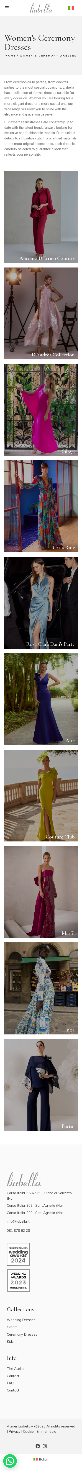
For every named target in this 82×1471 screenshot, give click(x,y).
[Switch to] (71, 8)
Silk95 (68, 451)
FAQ (10, 1383)
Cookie (28, 1431)
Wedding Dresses (21, 1320)
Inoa (70, 1030)
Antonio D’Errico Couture (47, 258)
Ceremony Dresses (22, 1334)
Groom (12, 1327)
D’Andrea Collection (53, 355)
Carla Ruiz (64, 548)
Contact (13, 1376)
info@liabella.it (18, 1221)
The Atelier (16, 1368)
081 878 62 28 (18, 1230)
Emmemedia (46, 1431)
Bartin (68, 1126)
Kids (10, 1341)
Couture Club (60, 837)
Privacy (14, 1431)
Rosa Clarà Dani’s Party (50, 644)
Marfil (68, 933)
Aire (70, 740)
